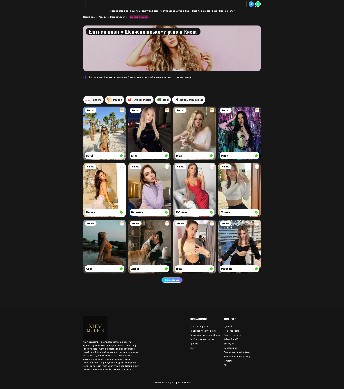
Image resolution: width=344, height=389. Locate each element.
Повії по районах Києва (204, 11)
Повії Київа (89, 17)
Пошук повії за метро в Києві (175, 11)
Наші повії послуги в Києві (144, 11)
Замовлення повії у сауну (237, 356)
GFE (225, 365)
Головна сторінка (119, 11)
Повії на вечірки (232, 335)
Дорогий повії (231, 348)
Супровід (228, 326)
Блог (232, 11)
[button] (251, 4)
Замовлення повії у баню (237, 352)
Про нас (223, 11)
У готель (228, 361)
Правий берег (117, 17)
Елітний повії (231, 339)
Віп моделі (229, 343)
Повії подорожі (231, 331)
